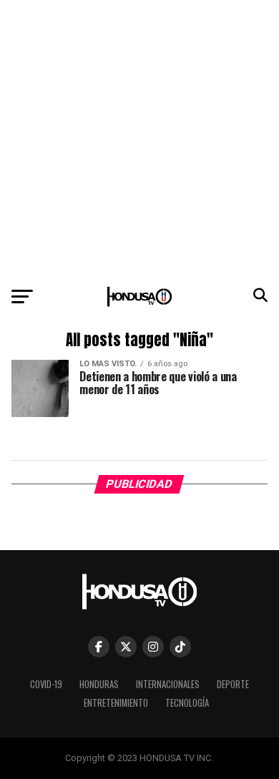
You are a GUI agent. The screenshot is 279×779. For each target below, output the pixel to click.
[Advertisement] (139, 139)
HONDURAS (99, 684)
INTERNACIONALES (168, 684)
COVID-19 (46, 684)
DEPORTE (233, 684)
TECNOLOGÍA (187, 703)
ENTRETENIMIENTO (116, 703)
